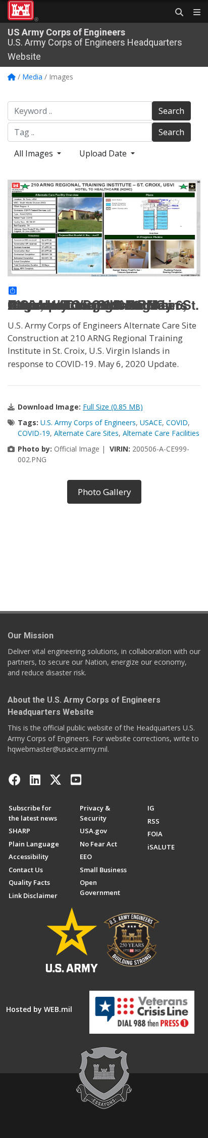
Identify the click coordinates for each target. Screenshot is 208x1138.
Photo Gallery (104, 492)
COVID (177, 422)
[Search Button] (175, 12)
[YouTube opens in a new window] (76, 779)
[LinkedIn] (35, 779)
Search (171, 110)
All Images (34, 153)
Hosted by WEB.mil (39, 1009)
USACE (151, 422)
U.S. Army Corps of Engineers (88, 422)
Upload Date (104, 153)
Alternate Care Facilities (161, 433)
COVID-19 (34, 433)
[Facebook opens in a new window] (15, 779)
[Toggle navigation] (192, 12)
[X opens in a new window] (55, 779)
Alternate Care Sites (86, 433)
